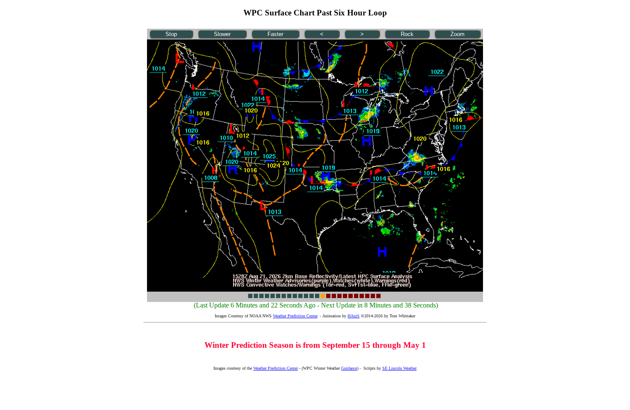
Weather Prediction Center (295, 316)
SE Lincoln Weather (399, 368)
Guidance (349, 368)
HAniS (354, 316)
